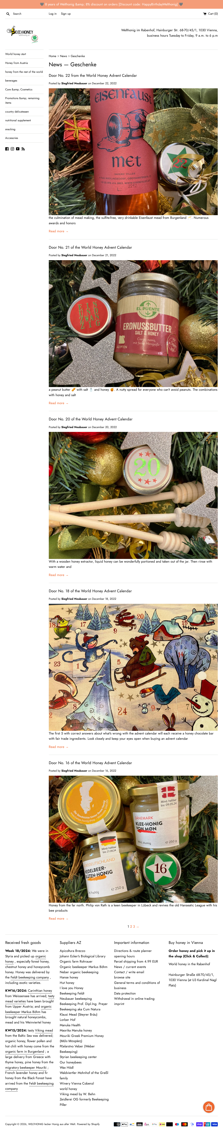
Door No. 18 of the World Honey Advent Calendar (90, 591)
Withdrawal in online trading (134, 998)
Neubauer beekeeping (76, 998)
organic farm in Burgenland (24, 1051)
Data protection (125, 993)
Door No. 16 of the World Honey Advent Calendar (90, 763)
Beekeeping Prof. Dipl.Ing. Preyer (84, 1003)
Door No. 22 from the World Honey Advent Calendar (93, 75)
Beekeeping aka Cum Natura (80, 1009)
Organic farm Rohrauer (76, 961)
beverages (11, 81)
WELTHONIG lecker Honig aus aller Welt (51, 1124)
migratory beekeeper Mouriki (26, 1067)
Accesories (11, 138)
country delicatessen (17, 112)
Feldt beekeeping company (30, 977)
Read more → (59, 231)
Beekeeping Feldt (72, 993)
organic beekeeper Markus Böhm (28, 1009)
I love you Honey (71, 988)
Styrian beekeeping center (78, 1057)
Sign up (66, 14)
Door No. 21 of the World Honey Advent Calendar (90, 247)
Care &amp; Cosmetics (18, 89)
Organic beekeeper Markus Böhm (83, 966)
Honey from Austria (16, 63)
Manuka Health (70, 1025)
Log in (53, 14)
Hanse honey (69, 977)
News (55, 64)
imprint (119, 1003)
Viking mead (44, 1030)
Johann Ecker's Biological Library (82, 956)
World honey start (15, 54)
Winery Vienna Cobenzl (77, 1083)
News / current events (130, 966)
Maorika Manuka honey (76, 1030)
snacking (10, 129)
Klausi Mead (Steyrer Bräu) (78, 1014)
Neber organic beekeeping (79, 972)
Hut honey (67, 982)
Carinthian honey (40, 990)
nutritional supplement (18, 120)
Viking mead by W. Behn (77, 1094)
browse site (122, 977)
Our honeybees (71, 1062)
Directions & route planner (133, 950)
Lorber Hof (67, 1019)
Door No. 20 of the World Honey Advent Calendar (91, 419)
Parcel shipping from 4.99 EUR (136, 961)
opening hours (124, 956)
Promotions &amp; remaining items (22, 100)
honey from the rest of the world (24, 72)
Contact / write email (129, 972)
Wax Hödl (67, 1067)
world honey (68, 1088)
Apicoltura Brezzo (72, 950)
